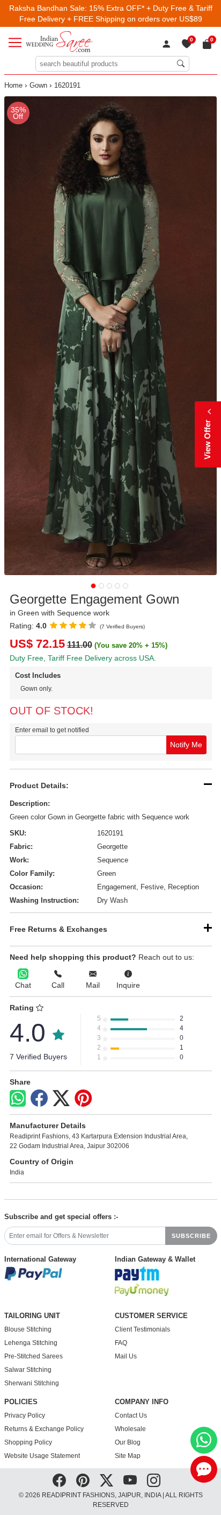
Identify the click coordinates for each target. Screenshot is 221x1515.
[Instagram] (153, 1480)
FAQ (121, 1343)
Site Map (128, 1456)
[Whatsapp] (18, 1098)
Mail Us (126, 1356)
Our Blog (128, 1442)
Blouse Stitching (27, 1329)
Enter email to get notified (52, 730)
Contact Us (131, 1415)
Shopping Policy (28, 1442)
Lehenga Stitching (30, 1343)
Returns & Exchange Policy (44, 1429)
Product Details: (39, 785)
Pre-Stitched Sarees (33, 1356)
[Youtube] (130, 1480)
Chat (23, 985)
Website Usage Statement (42, 1456)
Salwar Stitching (27, 1370)
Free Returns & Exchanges (58, 929)
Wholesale (130, 1429)
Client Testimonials (142, 1329)
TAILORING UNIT (32, 1316)
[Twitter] (61, 1098)
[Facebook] (39, 1098)
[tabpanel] (110, 335)
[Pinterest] (83, 1098)
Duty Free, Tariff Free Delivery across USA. (83, 658)
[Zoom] (110, 335)
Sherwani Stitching (31, 1383)
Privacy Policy (24, 1415)
